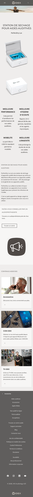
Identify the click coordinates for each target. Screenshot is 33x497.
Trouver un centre (9, 226)
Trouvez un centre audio (15, 423)
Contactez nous (16, 433)
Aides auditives (15, 399)
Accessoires (15, 402)
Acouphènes (16, 418)
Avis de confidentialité (16, 438)
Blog (16, 430)
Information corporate (16, 464)
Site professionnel (15, 461)
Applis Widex (16, 406)
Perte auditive (16, 414)
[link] (16, 292)
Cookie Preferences (16, 445)
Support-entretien (15, 426)
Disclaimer (16, 452)
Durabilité (16, 457)
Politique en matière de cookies (15, 442)
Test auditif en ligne (16, 411)
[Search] (28, 2)
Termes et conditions (16, 449)
